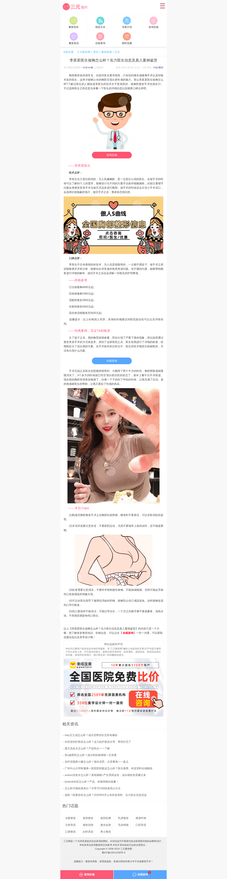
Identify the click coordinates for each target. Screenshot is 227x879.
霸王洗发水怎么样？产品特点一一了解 (87, 748)
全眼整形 (70, 818)
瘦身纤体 (141, 818)
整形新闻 (106, 52)
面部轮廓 (105, 818)
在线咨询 (112, 360)
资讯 (95, 52)
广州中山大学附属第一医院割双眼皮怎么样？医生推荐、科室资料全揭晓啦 (108, 768)
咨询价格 (112, 155)
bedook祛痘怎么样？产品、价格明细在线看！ (92, 781)
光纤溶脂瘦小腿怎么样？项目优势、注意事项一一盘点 (96, 761)
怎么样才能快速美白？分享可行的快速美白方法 (92, 788)
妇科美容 (88, 831)
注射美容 (70, 824)
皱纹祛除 (88, 824)
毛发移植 (123, 824)
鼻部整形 (88, 818)
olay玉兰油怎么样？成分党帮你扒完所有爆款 (91, 735)
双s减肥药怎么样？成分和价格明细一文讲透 (90, 755)
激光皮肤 (105, 824)
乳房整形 (123, 818)
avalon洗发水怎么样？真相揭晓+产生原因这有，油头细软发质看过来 (105, 775)
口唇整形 (70, 831)
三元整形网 (75, 10)
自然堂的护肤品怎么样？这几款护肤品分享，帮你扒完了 (98, 741)
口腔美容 (141, 824)
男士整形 (105, 831)
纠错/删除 (158, 67)
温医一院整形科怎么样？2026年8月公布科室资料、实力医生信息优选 (106, 795)
